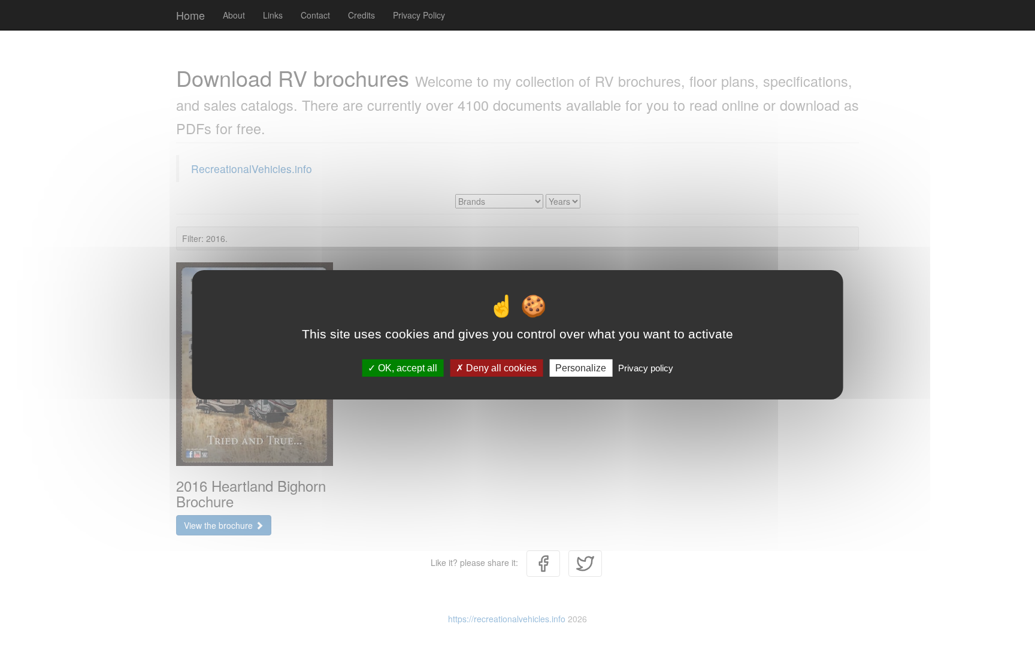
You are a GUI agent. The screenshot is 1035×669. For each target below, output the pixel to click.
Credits (361, 15)
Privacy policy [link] (645, 367)
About (234, 15)
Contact (315, 15)
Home (190, 15)
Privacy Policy (419, 15)
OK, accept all (406, 367)
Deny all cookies (500, 367)
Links (273, 15)
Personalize (580, 367)
